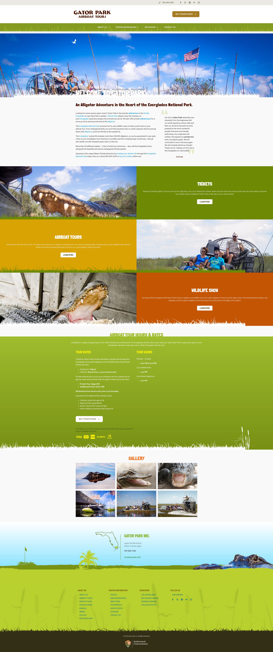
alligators (111, 121)
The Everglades (148, 595)
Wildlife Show (85, 605)
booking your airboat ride (127, 153)
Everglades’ (83, 136)
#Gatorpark (177, 595)
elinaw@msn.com (132, 557)
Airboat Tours (85, 598)
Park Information (118, 598)
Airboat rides (112, 116)
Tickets (113, 595)
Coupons (114, 612)
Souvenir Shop (86, 618)
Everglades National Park (89, 126)
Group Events (116, 608)
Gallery (83, 615)
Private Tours (85, 601)
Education (150, 27)
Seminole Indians (148, 601)
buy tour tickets (126, 156)
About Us (102, 27)
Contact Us (170, 27)
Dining (82, 612)
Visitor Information (126, 27)
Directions (115, 601)
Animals (83, 608)
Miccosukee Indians (150, 598)
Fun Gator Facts (148, 605)
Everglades (84, 119)
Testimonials (116, 605)
